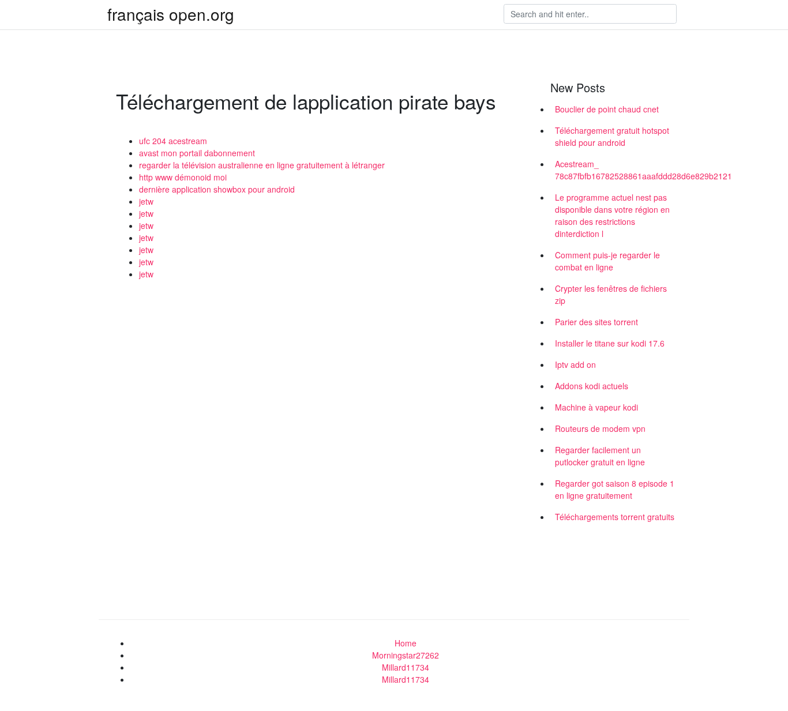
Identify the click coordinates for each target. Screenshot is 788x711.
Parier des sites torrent (596, 322)
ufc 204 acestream (173, 140)
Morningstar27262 (405, 655)
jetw (146, 201)
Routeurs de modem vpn (600, 428)
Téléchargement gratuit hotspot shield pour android (612, 136)
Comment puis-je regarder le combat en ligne (607, 261)
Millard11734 (405, 667)
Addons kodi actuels (591, 386)
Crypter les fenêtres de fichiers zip (611, 294)
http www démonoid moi (183, 177)
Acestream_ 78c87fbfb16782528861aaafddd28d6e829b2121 (618, 170)
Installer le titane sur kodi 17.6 (610, 343)
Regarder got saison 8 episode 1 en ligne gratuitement (614, 489)
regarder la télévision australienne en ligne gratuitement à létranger (262, 165)
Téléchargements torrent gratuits (614, 516)
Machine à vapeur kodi (596, 407)
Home (405, 643)
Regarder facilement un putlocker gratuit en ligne (600, 456)
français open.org (170, 14)
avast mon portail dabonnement (197, 153)
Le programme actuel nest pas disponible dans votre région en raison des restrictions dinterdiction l (612, 215)
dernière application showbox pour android (217, 189)
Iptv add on (575, 364)
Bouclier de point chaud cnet (607, 109)
